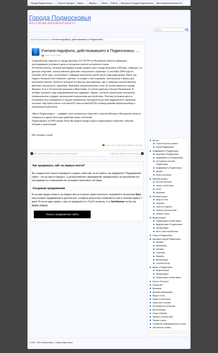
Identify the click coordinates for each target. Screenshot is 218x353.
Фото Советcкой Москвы (167, 231)
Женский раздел (160, 196)
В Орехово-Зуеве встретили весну (124, 154)
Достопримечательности (169, 3)
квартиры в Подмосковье (167, 154)
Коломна (160, 249)
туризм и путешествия (166, 210)
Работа (114, 3)
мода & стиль (162, 199)
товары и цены (163, 214)
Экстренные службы (162, 327)
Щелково (138, 145)
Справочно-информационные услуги (169, 324)
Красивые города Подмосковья (137, 3)
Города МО (158, 285)
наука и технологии (165, 185)
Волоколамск (162, 260)
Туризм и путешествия (163, 317)
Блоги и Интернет (161, 281)
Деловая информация (163, 292)
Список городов (66, 3)
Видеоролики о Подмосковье (169, 224)
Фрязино (130, 145)
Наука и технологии (161, 299)
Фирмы (93, 3)
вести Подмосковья (40, 39)
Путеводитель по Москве (164, 306)
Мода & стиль (159, 296)
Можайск (160, 256)
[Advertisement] (168, 85)
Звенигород (161, 246)
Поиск (105, 3)
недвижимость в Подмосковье (169, 158)
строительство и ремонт (167, 143)
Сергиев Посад (163, 263)
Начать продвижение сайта (62, 214)
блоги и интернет (164, 175)
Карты (80, 3)
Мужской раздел (160, 179)
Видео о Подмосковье (162, 267)
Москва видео (162, 228)
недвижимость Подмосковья (169, 168)
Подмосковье (120, 145)
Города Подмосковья (42, 3)
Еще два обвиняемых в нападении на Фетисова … (56, 154)
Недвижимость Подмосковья (165, 151)
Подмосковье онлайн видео (168, 221)
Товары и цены (159, 320)
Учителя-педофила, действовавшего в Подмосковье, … (90, 50)
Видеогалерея (159, 218)
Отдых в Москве (160, 313)
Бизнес (156, 140)
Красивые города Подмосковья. (167, 239)
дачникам (160, 192)
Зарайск (159, 242)
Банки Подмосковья (165, 147)
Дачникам (157, 288)
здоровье (160, 203)
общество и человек (162, 303)
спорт (158, 189)
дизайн (159, 171)
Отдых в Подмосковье (162, 235)
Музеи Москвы (159, 310)
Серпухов (160, 253)
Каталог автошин (164, 182)
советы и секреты (164, 207)
